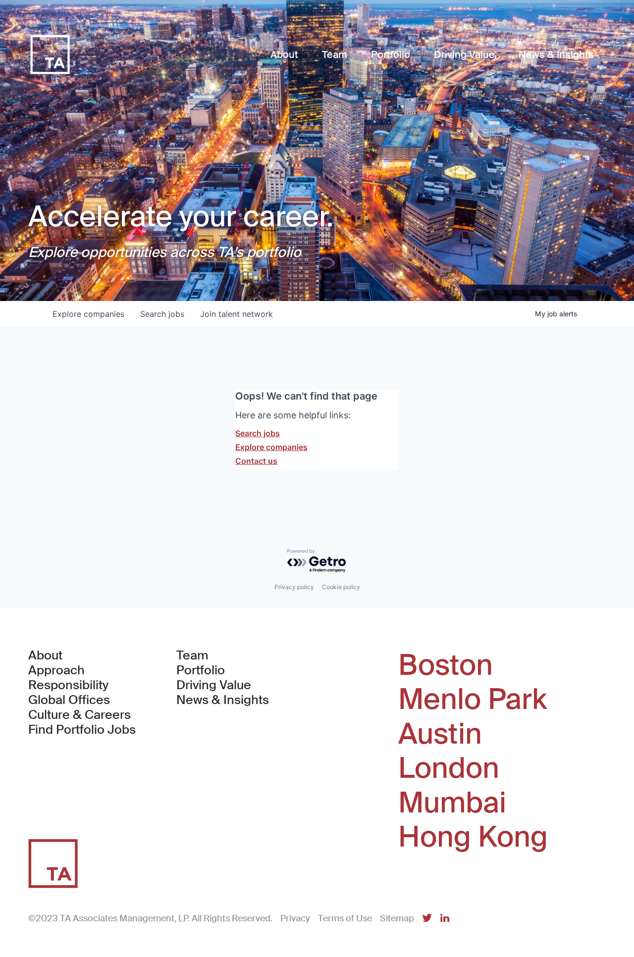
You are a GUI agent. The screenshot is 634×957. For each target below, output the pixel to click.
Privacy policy (294, 587)
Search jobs (257, 433)
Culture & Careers (79, 714)
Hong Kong (473, 837)
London (448, 768)
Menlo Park (472, 699)
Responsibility (68, 685)
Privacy (295, 918)
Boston (445, 665)
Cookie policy (341, 587)
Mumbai (452, 803)
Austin (440, 734)
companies (88, 314)
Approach (56, 670)
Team (192, 655)
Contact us (256, 461)
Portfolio (200, 670)
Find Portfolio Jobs (82, 729)
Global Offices (69, 700)
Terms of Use (345, 918)
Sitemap (397, 918)
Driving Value (213, 685)
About (45, 655)
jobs (162, 314)
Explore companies (271, 447)
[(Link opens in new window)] (427, 918)
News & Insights (222, 700)
